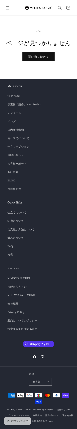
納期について (15, 221)
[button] (7, 8)
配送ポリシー (51, 415)
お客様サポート (17, 163)
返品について (15, 238)
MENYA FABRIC (24, 409)
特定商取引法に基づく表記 (40, 421)
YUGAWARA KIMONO (21, 295)
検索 (10, 254)
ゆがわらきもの (17, 286)
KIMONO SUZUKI (18, 278)
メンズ (11, 121)
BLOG (11, 180)
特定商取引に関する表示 (22, 329)
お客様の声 (14, 189)
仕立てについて (17, 212)
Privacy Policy (15, 312)
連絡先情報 (67, 415)
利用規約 (37, 415)
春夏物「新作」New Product (24, 104)
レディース (14, 113)
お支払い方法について (21, 229)
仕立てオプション (18, 146)
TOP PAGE (14, 96)
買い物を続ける (38, 56)
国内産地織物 (15, 130)
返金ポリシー (63, 409)
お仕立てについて (18, 138)
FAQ (10, 246)
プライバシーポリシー (18, 415)
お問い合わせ (15, 155)
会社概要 (12, 172)
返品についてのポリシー (22, 320)
